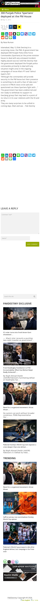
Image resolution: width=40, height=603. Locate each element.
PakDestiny (12, 598)
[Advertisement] (20, 131)
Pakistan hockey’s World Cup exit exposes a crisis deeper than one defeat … (19, 446)
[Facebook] (11, 27)
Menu (6, 9)
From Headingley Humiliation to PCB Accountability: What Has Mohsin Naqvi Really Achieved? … (18, 370)
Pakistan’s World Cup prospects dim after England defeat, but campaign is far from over (18, 549)
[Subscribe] (19, 27)
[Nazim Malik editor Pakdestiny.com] (20, 580)
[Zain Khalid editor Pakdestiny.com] (20, 571)
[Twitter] (15, 27)
